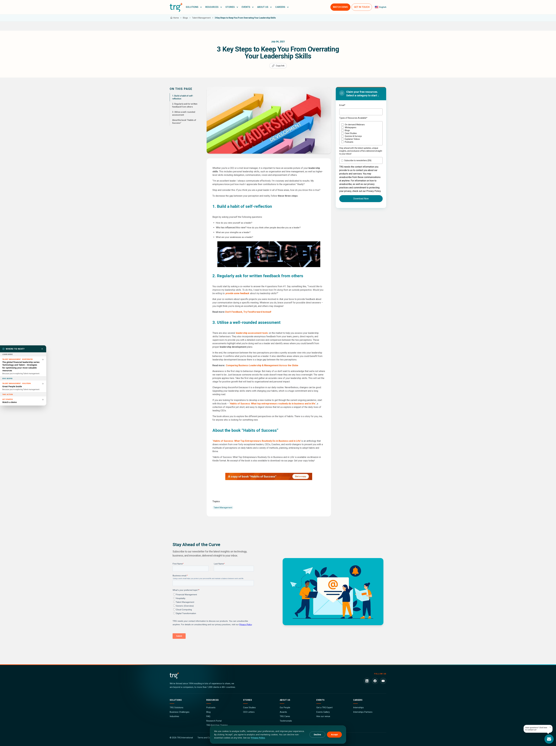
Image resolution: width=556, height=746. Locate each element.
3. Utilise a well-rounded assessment (183, 113)
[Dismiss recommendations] (42, 349)
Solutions (176, 700)
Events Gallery (323, 712)
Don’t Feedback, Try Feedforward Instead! (248, 311)
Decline (317, 734)
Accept (334, 734)
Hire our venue (323, 716)
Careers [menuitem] (280, 7)
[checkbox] (361, 133)
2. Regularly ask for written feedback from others (184, 105)
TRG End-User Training (217, 725)
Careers (357, 700)
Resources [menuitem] (211, 7)
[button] (194, 7)
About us (285, 700)
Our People (285, 707)
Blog (208, 712)
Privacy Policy (258, 737)
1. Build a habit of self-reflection (182, 97)
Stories (247, 700)
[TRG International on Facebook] (375, 681)
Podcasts (210, 707)
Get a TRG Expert (324, 707)
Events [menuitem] (246, 7)
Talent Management (223, 507)
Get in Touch (362, 7)
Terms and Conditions (207, 737)
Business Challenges (179, 712)
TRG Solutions (176, 707)
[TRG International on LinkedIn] (367, 681)
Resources (212, 700)
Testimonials (286, 721)
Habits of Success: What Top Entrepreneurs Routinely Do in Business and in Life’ (257, 441)
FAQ (208, 716)
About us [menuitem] (262, 7)
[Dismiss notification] (550, 727)
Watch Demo (340, 7)
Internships (358, 707)
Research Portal (214, 721)
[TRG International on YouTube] (383, 681)
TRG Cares (285, 716)
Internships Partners (362, 712)
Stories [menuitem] (230, 7)
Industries (174, 716)
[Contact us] (549, 739)
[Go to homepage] (176, 7)
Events (320, 700)
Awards (283, 712)
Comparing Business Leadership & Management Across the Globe (262, 365)
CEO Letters (249, 712)
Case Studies (249, 707)
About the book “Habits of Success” (184, 121)
